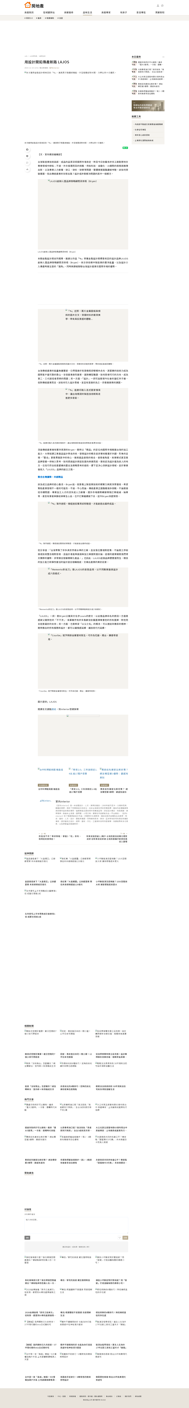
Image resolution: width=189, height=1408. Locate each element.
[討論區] (27, 162)
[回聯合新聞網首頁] (27, 5)
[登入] (158, 5)
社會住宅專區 (140, 129)
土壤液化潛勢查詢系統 (144, 140)
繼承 (39, 18)
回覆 (125, 1238)
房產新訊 (29, 12)
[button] (162, 5)
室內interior (54, 68)
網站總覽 (138, 1396)
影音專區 (141, 12)
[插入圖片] (120, 1238)
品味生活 (87, 12)
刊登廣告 (50, 1396)
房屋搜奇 (68, 12)
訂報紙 (118, 1396)
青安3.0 (29, 18)
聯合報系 (109, 1396)
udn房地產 (33, 56)
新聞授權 (72, 1396)
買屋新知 (159, 12)
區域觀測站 (49, 12)
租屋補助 (50, 18)
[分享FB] (27, 149)
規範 (27, 1238)
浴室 (61, 18)
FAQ (59, 1396)
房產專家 (106, 12)
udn (26, 56)
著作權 (90, 1396)
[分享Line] (27, 156)
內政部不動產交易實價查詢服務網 (149, 124)
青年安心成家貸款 (142, 135)
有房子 (123, 12)
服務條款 (83, 1396)
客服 (64, 1396)
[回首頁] (34, 5)
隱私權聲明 (98, 1396)
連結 (54, 709)
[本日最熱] (163, 57)
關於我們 (128, 1396)
